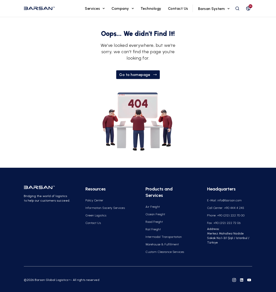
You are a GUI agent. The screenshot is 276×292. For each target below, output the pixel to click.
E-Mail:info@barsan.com (224, 200)
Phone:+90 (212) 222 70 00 (225, 215)
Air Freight (153, 207)
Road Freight (154, 222)
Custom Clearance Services (165, 252)
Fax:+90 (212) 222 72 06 (224, 223)
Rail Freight (153, 229)
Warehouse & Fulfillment (162, 244)
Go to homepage (134, 74)
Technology (151, 8)
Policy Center (94, 200)
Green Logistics (95, 215)
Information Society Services (105, 208)
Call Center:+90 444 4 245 (225, 208)
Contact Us (178, 8)
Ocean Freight (155, 214)
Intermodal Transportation (164, 237)
